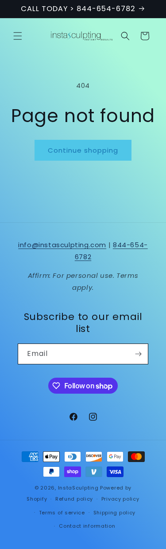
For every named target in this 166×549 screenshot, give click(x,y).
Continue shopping (83, 150)
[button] (17, 36)
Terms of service (62, 512)
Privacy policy (120, 498)
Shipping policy (114, 512)
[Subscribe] (138, 354)
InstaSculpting (78, 487)
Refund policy (74, 498)
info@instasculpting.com (62, 244)
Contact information (87, 525)
